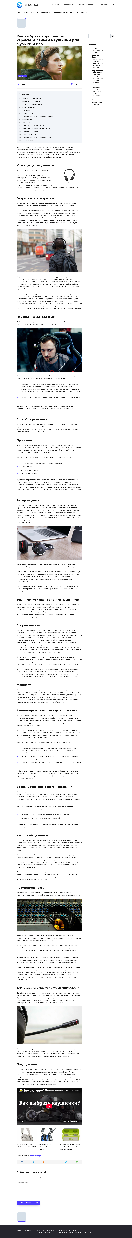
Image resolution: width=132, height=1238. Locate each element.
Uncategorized (97, 50)
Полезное (95, 48)
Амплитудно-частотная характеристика (37, 125)
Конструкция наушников (32, 98)
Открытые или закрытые (31, 101)
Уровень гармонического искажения (36, 128)
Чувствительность (29, 134)
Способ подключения (30, 107)
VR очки (95, 53)
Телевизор (96, 96)
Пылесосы (96, 87)
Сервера (95, 89)
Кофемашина (97, 72)
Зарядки (95, 68)
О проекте (90, 1232)
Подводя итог (27, 140)
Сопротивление (28, 119)
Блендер (95, 55)
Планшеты (96, 80)
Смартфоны (96, 91)
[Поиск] (112, 36)
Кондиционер (97, 70)
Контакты (83, 1232)
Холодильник (97, 104)
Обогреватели (97, 78)
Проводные (26, 110)
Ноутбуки (95, 76)
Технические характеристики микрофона (38, 137)
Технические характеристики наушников (38, 116)
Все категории (97, 59)
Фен (93, 100)
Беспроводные (28, 113)
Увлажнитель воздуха (100, 98)
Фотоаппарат (97, 102)
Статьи (94, 93)
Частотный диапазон (30, 131)
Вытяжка (95, 61)
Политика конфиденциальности (69, 1232)
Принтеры (96, 83)
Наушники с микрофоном (32, 104)
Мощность (26, 122)
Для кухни (104, 5)
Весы (94, 57)
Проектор (95, 85)
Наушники (22, 76)
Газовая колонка (98, 63)
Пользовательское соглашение (48, 1232)
